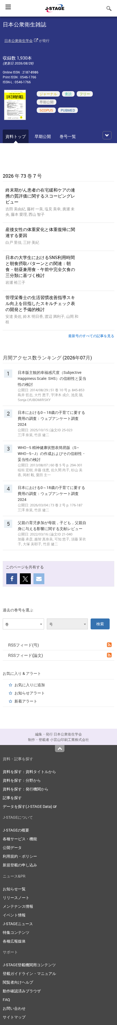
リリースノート (16, 897)
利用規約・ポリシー (20, 856)
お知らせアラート (29, 692)
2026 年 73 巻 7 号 (22, 176)
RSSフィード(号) (23, 645)
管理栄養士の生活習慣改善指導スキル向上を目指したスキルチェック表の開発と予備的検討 (40, 303)
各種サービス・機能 (20, 838)
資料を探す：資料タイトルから (29, 771)
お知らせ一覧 (14, 888)
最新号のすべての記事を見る (91, 335)
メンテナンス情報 (18, 906)
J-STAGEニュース (18, 923)
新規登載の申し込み (20, 864)
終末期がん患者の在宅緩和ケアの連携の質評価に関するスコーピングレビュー (40, 196)
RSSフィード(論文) (25, 655)
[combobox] (23, 623)
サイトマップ (14, 1017)
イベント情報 (14, 915)
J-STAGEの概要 (16, 830)
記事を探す (12, 797)
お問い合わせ (14, 1008)
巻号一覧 (68, 136)
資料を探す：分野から (22, 780)
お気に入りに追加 (29, 684)
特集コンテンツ (16, 932)
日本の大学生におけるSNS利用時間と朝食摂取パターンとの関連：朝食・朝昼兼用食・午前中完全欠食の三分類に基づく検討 (40, 266)
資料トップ (15, 136)
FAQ (6, 999)
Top (59, 748)
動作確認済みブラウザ (22, 990)
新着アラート (25, 701)
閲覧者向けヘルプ (18, 982)
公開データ (12, 847)
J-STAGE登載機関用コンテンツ (29, 964)
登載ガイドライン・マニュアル (29, 973)
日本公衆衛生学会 (18, 40)
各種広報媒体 (14, 941)
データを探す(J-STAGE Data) (28, 806)
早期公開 (43, 136)
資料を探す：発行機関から (25, 789)
